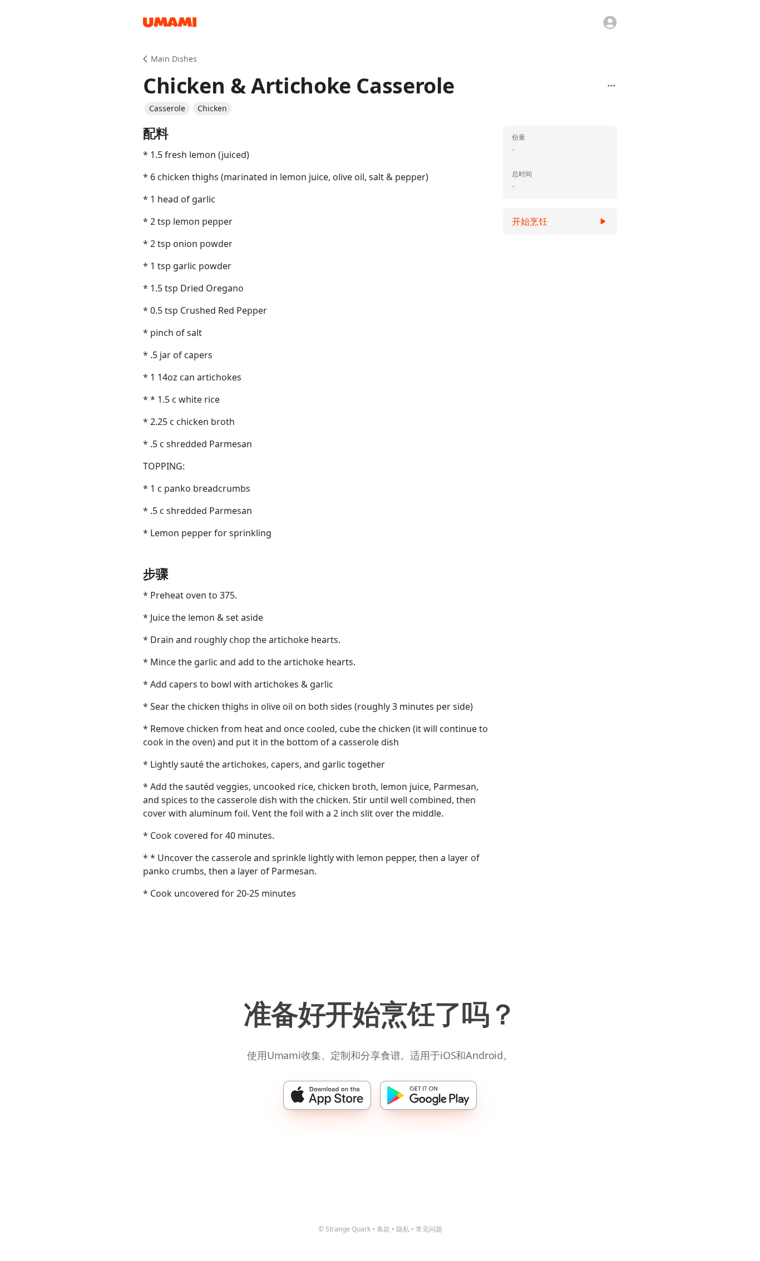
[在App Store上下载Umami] (327, 1095)
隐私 (402, 1229)
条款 (383, 1229)
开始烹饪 (529, 221)
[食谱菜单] (611, 85)
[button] (167, 108)
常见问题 (429, 1229)
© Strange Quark (344, 1229)
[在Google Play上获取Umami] (428, 1095)
